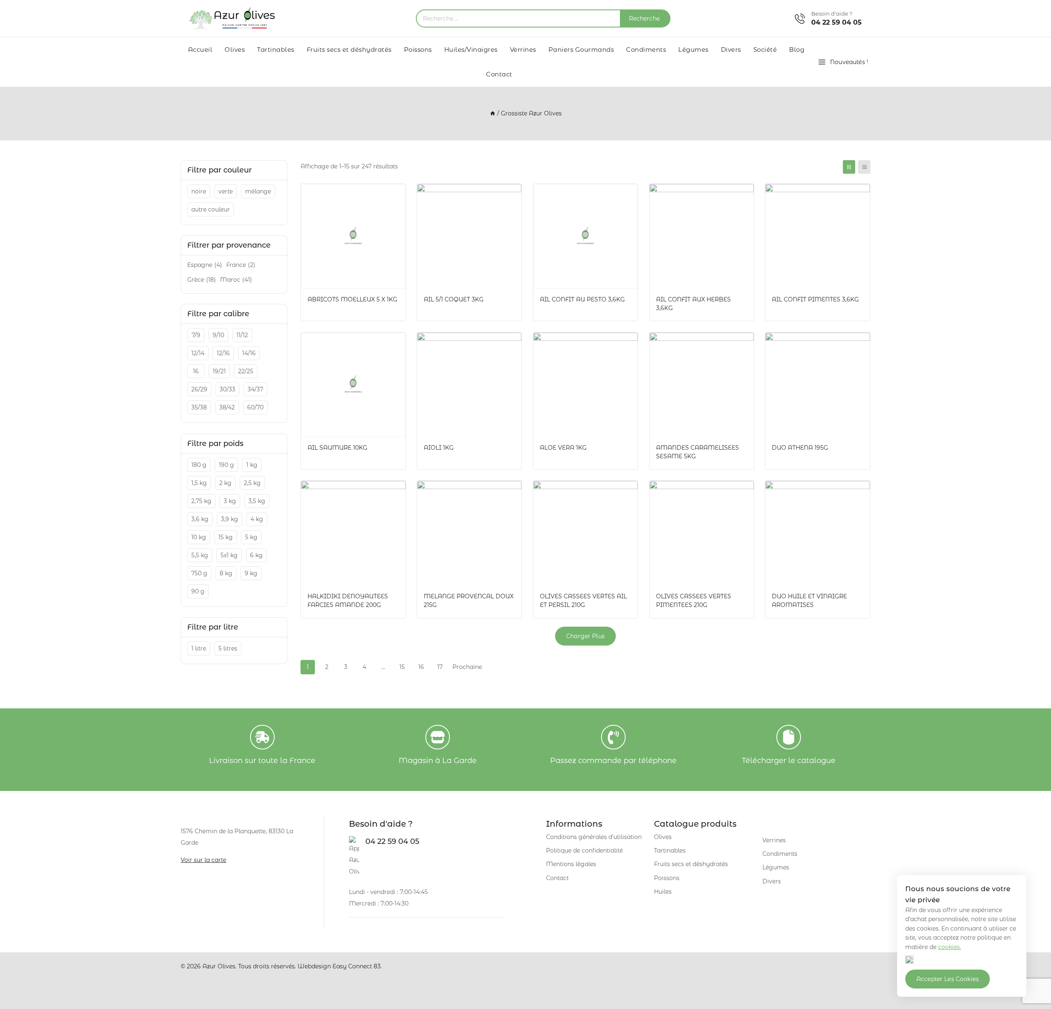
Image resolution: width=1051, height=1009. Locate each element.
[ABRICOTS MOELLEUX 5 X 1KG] (353, 236)
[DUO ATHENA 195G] (817, 385)
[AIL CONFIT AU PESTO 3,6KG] (585, 236)
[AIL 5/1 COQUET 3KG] (469, 236)
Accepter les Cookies (947, 979)
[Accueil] (493, 113)
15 (402, 667)
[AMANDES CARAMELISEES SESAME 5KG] (701, 385)
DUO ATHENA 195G (800, 447)
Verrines (523, 49)
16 (421, 667)
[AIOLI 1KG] (469, 385)
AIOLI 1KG (439, 447)
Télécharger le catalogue (788, 760)
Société (765, 49)
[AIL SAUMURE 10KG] (353, 385)
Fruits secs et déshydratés (349, 49)
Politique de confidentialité (584, 850)
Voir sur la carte (203, 860)
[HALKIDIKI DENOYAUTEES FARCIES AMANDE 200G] (353, 533)
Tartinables (275, 49)
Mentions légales (571, 864)
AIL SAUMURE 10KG (337, 447)
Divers (731, 49)
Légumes (693, 49)
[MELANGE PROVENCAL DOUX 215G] (469, 533)
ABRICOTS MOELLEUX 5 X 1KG (352, 299)
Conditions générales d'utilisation (594, 837)
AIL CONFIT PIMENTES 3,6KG (815, 299)
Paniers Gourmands (581, 49)
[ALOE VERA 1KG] (585, 385)
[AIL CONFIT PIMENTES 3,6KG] (817, 236)
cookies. (949, 947)
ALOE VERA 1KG (563, 447)
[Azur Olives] (232, 18)
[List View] (864, 167)
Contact (499, 74)
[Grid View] (849, 167)
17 (440, 667)
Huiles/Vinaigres (471, 49)
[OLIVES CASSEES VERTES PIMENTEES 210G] (701, 533)
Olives (235, 49)
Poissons (418, 49)
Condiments (646, 49)
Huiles (663, 891)
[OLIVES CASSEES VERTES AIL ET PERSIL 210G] (585, 533)
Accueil (200, 49)
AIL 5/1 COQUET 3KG (454, 299)
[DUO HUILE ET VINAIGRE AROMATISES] (817, 533)
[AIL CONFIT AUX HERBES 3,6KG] (701, 236)
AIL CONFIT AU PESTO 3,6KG (582, 299)
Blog (796, 49)
